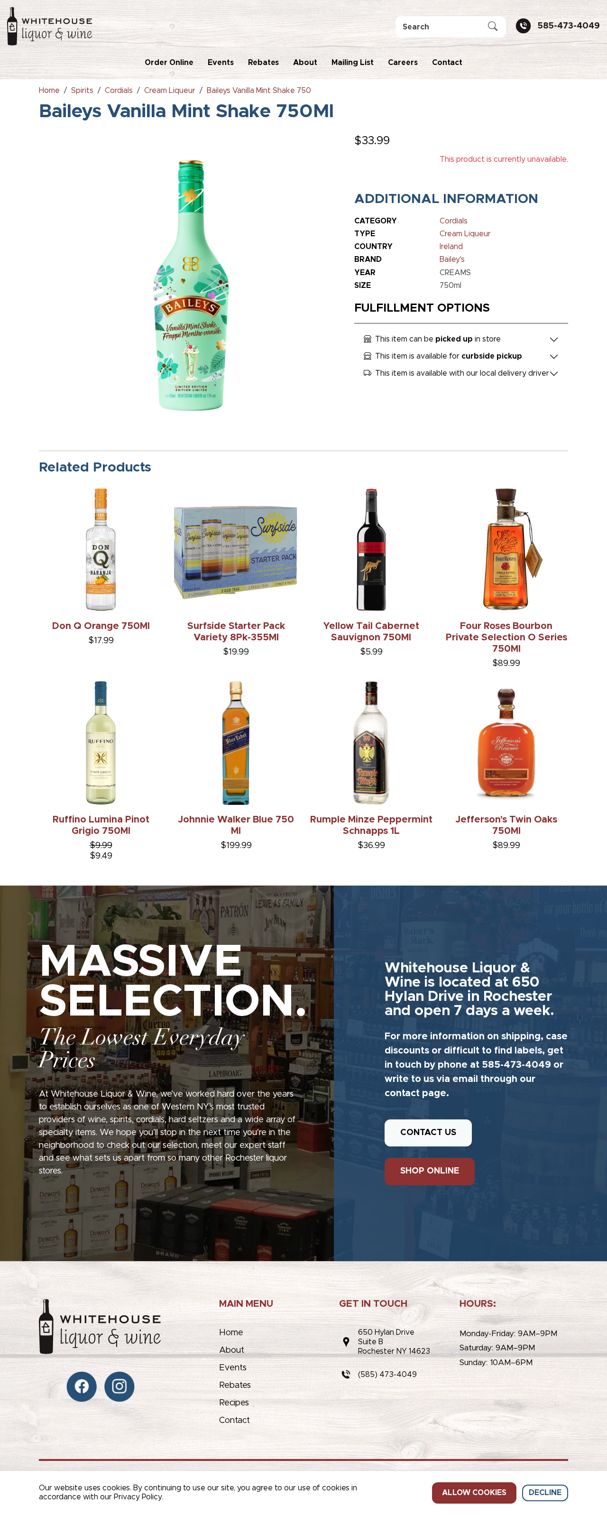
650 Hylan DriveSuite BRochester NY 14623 (394, 1342)
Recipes (234, 1403)
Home (231, 1333)
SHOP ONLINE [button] (429, 1171)
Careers (403, 62)
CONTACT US (428, 1132)
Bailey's (452, 259)
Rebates (263, 62)
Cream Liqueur (465, 234)
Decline (545, 1493)
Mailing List (352, 62)
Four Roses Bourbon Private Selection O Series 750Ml (506, 637)
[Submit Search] (492, 27)
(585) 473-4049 (387, 1374)
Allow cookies (474, 1493)
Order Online (169, 62)
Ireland (451, 246)
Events (221, 62)
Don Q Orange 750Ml (101, 626)
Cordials (454, 221)
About (305, 62)
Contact (447, 62)
